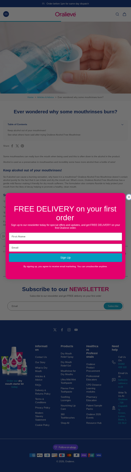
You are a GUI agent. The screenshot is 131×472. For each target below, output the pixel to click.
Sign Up (65, 257)
